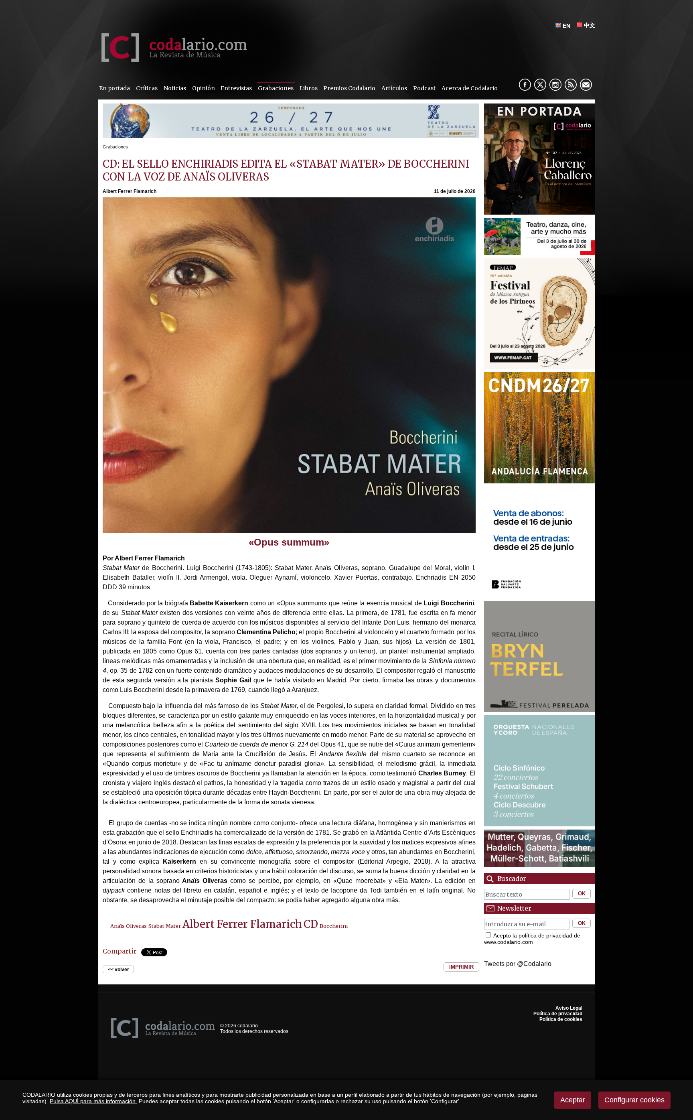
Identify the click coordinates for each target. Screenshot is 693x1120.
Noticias (175, 88)
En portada (114, 88)
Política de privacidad (557, 1014)
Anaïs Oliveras (128, 926)
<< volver (118, 969)
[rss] (571, 85)
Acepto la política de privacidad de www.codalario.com (532, 938)
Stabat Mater (164, 926)
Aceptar (572, 1100)
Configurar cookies (634, 1100)
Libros (309, 88)
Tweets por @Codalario (517, 963)
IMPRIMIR (461, 967)
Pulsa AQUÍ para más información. (93, 1101)
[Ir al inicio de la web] (172, 59)
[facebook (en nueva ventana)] (525, 85)
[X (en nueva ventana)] (540, 85)
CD (311, 924)
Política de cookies (560, 1019)
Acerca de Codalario (470, 88)
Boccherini (334, 926)
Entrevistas (236, 88)
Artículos (394, 88)
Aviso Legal (568, 1008)
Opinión (203, 88)
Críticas (147, 88)
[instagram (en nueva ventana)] (555, 85)
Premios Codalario (349, 88)
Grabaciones (276, 88)
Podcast (424, 88)
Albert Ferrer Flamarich (242, 924)
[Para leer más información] (291, 135)
